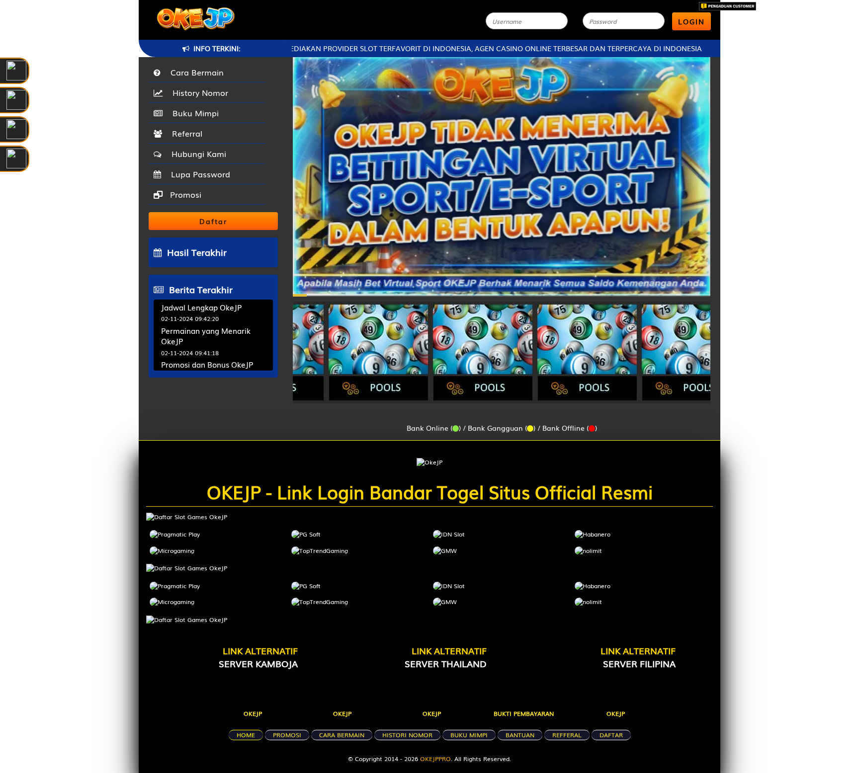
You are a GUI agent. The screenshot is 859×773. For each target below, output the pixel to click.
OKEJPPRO (435, 758)
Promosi (184, 194)
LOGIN (691, 21)
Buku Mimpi (193, 113)
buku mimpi (469, 734)
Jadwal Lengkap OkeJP (201, 307)
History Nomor (198, 92)
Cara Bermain (195, 72)
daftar (611, 734)
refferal (567, 734)
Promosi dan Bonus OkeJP (207, 364)
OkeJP (253, 713)
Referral (184, 133)
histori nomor (407, 734)
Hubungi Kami (196, 153)
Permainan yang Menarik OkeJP (206, 335)
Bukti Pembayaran (524, 713)
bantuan (520, 734)
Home (246, 734)
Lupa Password (198, 174)
